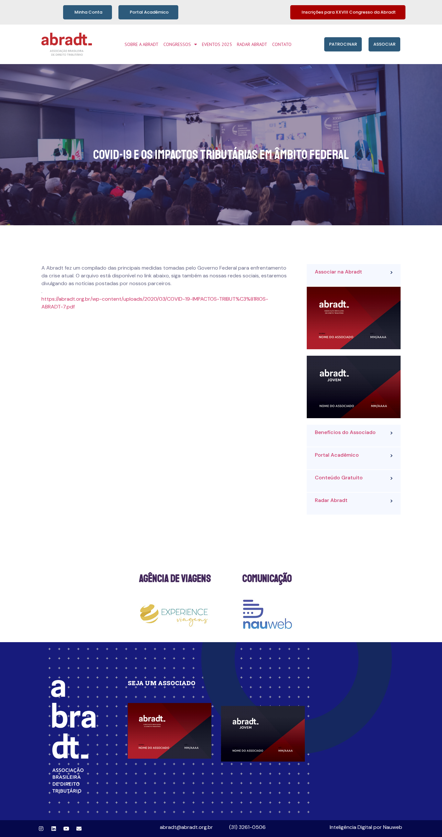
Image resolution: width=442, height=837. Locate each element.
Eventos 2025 (217, 44)
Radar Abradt (252, 44)
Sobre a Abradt (142, 44)
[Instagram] (41, 828)
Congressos (177, 44)
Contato (282, 44)
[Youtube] (66, 828)
